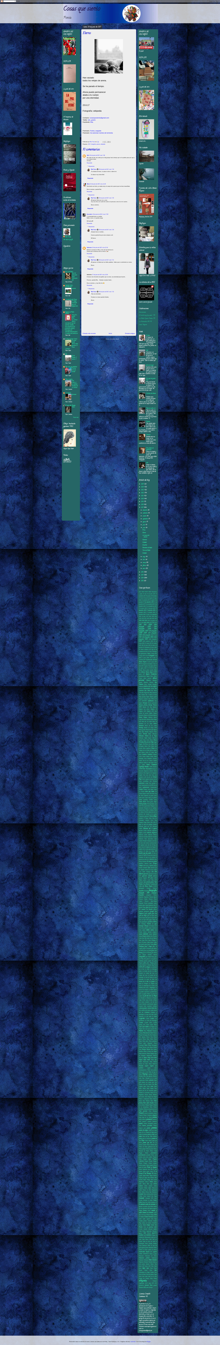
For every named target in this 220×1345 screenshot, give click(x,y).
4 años (146, 656)
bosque (152, 744)
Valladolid (146, 1260)
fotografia (146, 891)
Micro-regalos (69, 379)
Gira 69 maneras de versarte (148, 908)
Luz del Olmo (153, 1029)
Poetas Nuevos (148, 1141)
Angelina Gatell (153, 697)
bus (156, 748)
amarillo (141, 689)
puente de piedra (142, 1167)
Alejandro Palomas (148, 682)
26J (152, 649)
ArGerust (141, 709)
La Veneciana (148, 998)
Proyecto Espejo (147, 1159)
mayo (144, 557)
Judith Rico (151, 961)
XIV (153, 1283)
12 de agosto (150, 598)
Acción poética (146, 670)
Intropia (144, 936)
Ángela (147, 697)
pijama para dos (153, 1109)
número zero (151, 1082)
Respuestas (91, 166)
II (149, 926)
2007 (151, 623)
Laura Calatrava (142, 1004)
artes (156, 711)
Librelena (155, 1006)
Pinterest (141, 1113)
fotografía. (154, 893)
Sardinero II (154, 1202)
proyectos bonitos (153, 1165)
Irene (143, 938)
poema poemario (142, 1119)
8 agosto (146, 666)
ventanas (147, 1264)
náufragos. (150, 1074)
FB (148, 878)
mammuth (133, 1341)
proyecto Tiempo (145, 1165)
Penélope (147, 1105)
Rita (140, 1192)
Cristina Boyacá (142, 794)
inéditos (152, 930)
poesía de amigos (143, 1130)
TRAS (148, 1246)
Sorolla (140, 1229)
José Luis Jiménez (148, 951)
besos (149, 734)
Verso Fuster (154, 1266)
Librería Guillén (143, 1008)
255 (150, 649)
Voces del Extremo (150, 1274)
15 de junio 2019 (151, 608)
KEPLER (141, 967)
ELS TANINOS (150, 859)
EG (66, 354)
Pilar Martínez (153, 1111)
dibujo (155, 816)
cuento (140, 800)
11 (139, 598)
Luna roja (147, 1029)
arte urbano (147, 709)
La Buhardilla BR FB (145, 322)
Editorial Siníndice (152, 837)
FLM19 (155, 886)
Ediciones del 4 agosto (150, 829)
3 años (148, 654)
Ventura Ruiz (153, 1264)
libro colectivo (142, 1010)
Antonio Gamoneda (152, 703)
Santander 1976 (149, 1198)
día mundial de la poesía (150, 814)
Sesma (155, 1213)
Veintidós (146, 1262)
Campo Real (154, 752)
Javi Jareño (141, 944)
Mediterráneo (149, 1056)
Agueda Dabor (150, 676)
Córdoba (141, 789)
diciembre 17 (141, 818)
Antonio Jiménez (143, 705)
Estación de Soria (149, 870)
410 (147, 463)
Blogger (148, 1341)
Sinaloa (146, 1217)
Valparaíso (141, 1262)
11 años (141, 598)
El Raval (144, 855)
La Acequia (147, 967)
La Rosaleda (142, 998)
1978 (148, 619)
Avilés (152, 719)
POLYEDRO (69, 272)
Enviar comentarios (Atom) (112, 339)
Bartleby (141, 728)
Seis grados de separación (149, 449)
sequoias (155, 1208)
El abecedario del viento (151, 841)
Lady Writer (142, 1000)
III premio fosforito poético (145, 928)
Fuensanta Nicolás (143, 903)
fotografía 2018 (144, 893)
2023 (142, 490)
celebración (141, 763)
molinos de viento (143, 1064)
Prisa (143, 530)
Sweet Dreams (142, 1231)
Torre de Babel (146, 550)
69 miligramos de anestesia (146, 664)
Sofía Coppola (146, 1219)
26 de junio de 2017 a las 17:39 (100, 214)
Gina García (151, 907)
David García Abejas (152, 802)
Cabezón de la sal (143, 750)
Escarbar (144, 545)
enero (144, 568)
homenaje (141, 926)
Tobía (150, 1239)
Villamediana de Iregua (144, 1272)
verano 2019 (147, 1266)
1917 (147, 616)
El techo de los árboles (149, 857)
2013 (142, 581)
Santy (143, 1202)
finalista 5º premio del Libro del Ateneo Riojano (148, 885)
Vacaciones (141, 1256)
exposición (146, 874)
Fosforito (155, 888)
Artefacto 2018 (142, 711)
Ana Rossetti (142, 695)
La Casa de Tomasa (148, 977)
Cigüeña (140, 775)
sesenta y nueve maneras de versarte (148, 1212)
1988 (140, 621)
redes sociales (154, 1180)
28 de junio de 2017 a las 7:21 (106, 260)
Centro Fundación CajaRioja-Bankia (148, 766)
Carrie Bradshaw (148, 759)
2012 (140, 625)
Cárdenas (155, 754)
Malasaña (149, 1031)
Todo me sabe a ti (150, 408)
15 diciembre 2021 (151, 612)
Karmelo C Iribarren (146, 965)
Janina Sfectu (147, 942)
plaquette (155, 1115)
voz (143, 1278)
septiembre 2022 (146, 1208)
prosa (144, 1157)
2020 (142, 499)
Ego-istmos (150, 839)
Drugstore (141, 822)
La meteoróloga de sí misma (148, 986)
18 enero (144, 616)
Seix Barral (150, 1206)
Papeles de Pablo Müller (69, 313)
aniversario (151, 701)
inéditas (143, 930)
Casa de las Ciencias (148, 761)
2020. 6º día (154, 635)
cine (151, 777)
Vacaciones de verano (151, 1256)
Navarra (155, 1074)
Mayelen (152, 1053)
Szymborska (148, 1231)
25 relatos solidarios (143, 649)
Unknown (89, 247)
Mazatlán (143, 1056)
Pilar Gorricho (143, 1111)
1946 (150, 616)
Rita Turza (93, 169)
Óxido (155, 1086)
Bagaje (155, 719)
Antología (145, 703)
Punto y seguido (95, 131)
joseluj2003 (142, 957)
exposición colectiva (147, 876)
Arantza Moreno (152, 705)
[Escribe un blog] (105, 142)
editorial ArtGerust (152, 833)
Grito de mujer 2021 (143, 918)
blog (152, 742)
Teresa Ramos (145, 1239)
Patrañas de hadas (147, 548)
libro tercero (147, 1010)
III (156, 926)
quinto (148, 1171)
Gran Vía (154, 914)
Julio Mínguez (150, 963)
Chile (144, 773)
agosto (144, 522)
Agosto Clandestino (151, 674)
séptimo (151, 1208)
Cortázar (145, 789)
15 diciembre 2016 (151, 610)
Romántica (154, 1192)
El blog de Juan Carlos (71, 339)
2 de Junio (152, 621)
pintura (155, 1113)
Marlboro (141, 1051)
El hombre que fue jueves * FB (147, 315)
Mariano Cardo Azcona (148, 1047)
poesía (98, 144)
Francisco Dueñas (143, 899)
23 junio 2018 (147, 645)
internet (145, 934)
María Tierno (147, 1045)
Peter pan (146, 1109)
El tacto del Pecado (70, 406)
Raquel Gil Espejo (143, 1178)
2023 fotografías (153, 639)
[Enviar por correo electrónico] (103, 142)
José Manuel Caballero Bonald (148, 955)
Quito (151, 1171)
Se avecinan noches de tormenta (147, 1204)
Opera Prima (146, 1086)
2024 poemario (146, 641)
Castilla (155, 761)
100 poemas (148, 596)
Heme (73, 407)
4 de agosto (151, 656)
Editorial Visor (143, 839)
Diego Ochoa (148, 818)
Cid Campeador (153, 773)
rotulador (141, 1194)
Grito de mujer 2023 (152, 918)
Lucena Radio (153, 1025)
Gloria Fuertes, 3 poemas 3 (74, 357)
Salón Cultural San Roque (150, 1196)
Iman (140, 930)
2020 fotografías (146, 635)
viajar (143, 1268)
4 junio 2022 (145, 658)
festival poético (150, 882)
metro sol (141, 1058)
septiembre (145, 519)
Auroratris (89, 214)
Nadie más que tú (153, 1072)
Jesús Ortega (148, 947)
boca (150, 744)
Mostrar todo (75, 417)
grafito (149, 914)
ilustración (154, 928)
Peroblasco (141, 1109)
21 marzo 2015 (148, 643)
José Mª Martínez (147, 953)
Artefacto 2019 (150, 711)
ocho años (145, 1084)
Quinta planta (142, 1171)
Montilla (141, 1066)
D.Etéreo (151, 800)
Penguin (151, 1105)
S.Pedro (140, 1196)
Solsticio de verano (151, 393)
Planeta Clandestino (147, 1115)
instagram (155, 932)
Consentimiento (153, 787)
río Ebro (149, 1190)
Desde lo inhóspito (150, 810)
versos (140, 1268)
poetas (140, 1139)
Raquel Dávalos (153, 1176)
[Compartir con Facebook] (108, 142)
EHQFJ (144, 841)
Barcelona (141, 726)
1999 (149, 621)
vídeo (155, 1270)
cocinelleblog (145, 781)
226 (142, 645)
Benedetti (147, 732)
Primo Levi (154, 1155)
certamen (151, 771)
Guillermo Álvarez (152, 922)
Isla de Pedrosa (153, 938)
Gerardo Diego (142, 907)
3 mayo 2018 (142, 656)
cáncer (140, 754)
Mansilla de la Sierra (148, 1033)
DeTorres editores (148, 812)
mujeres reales (152, 1068)
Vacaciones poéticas (144, 1258)
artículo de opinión (143, 713)
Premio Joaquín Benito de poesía (146, 1149)
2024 (142, 487)
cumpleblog (145, 800)
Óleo (156, 1084)
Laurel (148, 1004)
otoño (152, 1087)
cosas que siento (149, 791)
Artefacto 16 (154, 709)
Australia (149, 719)
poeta (140, 1136)
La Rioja (154, 996)
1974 (143, 619)
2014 (142, 578)
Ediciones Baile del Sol (145, 826)
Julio (145, 963)
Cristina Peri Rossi (150, 794)
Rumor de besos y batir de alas (150, 1194)
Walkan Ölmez (149, 1278)
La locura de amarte (145, 536)
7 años (154, 664)
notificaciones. (142, 1080)
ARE (140, 707)
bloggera (140, 744)
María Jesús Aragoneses (145, 1043)
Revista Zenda (147, 1188)
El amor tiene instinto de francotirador (148, 843)
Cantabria (144, 754)
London (147, 1018)
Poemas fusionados (147, 1126)
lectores (151, 1004)
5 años (153, 658)
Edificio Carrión (142, 833)
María (88, 184)
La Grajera (152, 982)
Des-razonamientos (146, 806)
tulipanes (143, 1248)
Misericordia (145, 1062)
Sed (147, 350)
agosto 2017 (142, 674)
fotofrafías (141, 891)
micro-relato (154, 1058)
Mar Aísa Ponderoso (152, 1035)
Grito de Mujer (143, 916)
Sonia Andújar (146, 1225)
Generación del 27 (153, 905)
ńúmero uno (144, 1082)
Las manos (141, 1002)
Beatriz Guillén (142, 730)
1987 (156, 619)
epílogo (155, 866)
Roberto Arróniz (145, 1192)
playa (140, 1117)
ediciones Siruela (143, 831)
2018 (142, 505)
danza (155, 800)
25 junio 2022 (153, 647)
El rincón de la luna (150, 855)
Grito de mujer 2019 (152, 916)
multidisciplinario (143, 1070)
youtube (155, 1285)
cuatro (143, 798)
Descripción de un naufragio (150, 808)
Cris (156, 791)
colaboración (141, 783)
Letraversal (149, 1006)
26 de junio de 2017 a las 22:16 (100, 247)
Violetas (152, 1272)
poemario (149, 1119)
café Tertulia (142, 752)
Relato (151, 1182)
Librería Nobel (150, 1008)
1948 (153, 616)
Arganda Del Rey (147, 707)
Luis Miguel (151, 1027)
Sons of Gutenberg (148, 1227)
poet (156, 1134)
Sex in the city (142, 1215)
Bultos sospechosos (147, 748)
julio (144, 525)
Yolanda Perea (148, 1285)
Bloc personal (147, 742)
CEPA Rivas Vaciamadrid (145, 769)
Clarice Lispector (145, 779)
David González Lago (152, 804)
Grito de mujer (150, 365)
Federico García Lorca (144, 880)
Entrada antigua (130, 333)
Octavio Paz (151, 1084)
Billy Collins (146, 740)
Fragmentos (146, 897)
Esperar (148, 422)
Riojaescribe (154, 1190)
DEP (140, 806)
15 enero (147, 614)
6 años (148, 662)
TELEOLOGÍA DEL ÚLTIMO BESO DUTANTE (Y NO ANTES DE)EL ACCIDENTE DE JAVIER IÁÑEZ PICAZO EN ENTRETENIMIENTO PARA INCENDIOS (71, 324)
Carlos (140, 756)
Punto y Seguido (152, 1167)
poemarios (155, 1121)
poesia (148, 1128)
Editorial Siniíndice (143, 837)
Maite (145, 1031)
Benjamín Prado (153, 732)
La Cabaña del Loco (149, 973)
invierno (148, 936)
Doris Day (154, 820)
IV (142, 942)
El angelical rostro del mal (145, 845)
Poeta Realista (153, 1136)
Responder (89, 163)
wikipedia (103, 144)
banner (155, 724)
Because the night (149, 730)
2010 (156, 623)
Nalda (140, 1074)
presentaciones (142, 1155)
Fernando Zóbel (142, 882)
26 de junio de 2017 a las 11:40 (98, 184)
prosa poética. (149, 1157)
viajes (147, 1268)
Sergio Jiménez (143, 1211)
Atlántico (150, 717)
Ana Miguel (144, 693)
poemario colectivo (146, 1121)
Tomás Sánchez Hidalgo (151, 1243)
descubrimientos (142, 810)
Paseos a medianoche (144, 1099)
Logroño (142, 1018)
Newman (155, 1076)
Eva (152, 872)
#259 (146, 592)
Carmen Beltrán (145, 756)
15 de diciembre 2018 (149, 604)
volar (143, 1276)
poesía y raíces (151, 1134)
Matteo (148, 1053)
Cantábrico (149, 754)
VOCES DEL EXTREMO (69, 286)
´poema (140, 594)
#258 (143, 592)
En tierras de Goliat (152, 862)
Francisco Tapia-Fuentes (151, 901)
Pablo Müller (142, 1088)
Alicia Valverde (147, 684)
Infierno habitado (147, 932)
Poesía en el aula (153, 1130)
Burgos (153, 748)
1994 (146, 621)
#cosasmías (154, 592)
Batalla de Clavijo (148, 728)
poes (145, 1128)
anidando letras (147, 699)
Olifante (140, 1086)
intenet (140, 934)
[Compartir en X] (107, 142)
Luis (140, 1027)
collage (146, 783)
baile (140, 721)
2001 (142, 623)
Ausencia (144, 540)
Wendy (155, 1278)
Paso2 (151, 1099)
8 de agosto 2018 (152, 666)
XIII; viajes (148, 1283)
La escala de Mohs (149, 979)
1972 (140, 619)
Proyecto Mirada (148, 1161)
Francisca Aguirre (153, 897)
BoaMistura (145, 744)
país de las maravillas (148, 1091)
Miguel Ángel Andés (144, 1060)
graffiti (145, 914)
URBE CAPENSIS (144, 1254)
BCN (155, 728)
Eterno (144, 533)
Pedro (151, 1101)
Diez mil (154, 818)
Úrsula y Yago (153, 1254)
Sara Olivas (147, 1202)
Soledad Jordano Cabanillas (145, 1221)
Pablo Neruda (150, 1088)
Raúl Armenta (151, 1178)
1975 (145, 619)
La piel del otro (146, 996)
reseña (140, 1184)
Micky (148, 1058)
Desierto (148, 435)
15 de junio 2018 (143, 608)
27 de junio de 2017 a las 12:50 (100, 274)
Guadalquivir (144, 922)
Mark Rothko (154, 1049)
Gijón (147, 907)
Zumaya (151, 1287)
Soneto (140, 1225)
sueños (155, 1229)
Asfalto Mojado (153, 713)
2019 (142, 502)
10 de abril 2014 (151, 594)
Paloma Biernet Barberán (151, 1095)
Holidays (143, 924)
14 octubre (152, 600)
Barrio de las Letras (151, 726)
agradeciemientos (142, 676)
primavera (148, 1155)
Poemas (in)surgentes (148, 1123)
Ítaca (140, 940)
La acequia (68, 393)
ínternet (150, 934)
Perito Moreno (153, 1107)
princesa (140, 1157)
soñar (155, 1227)
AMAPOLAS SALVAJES (150, 687)
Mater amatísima (142, 1053)
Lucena (147, 1025)
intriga (140, 936)
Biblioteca (154, 734)
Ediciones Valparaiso (152, 831)
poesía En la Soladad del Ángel (146, 1132)
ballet (150, 721)
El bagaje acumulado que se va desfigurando (75, 303)
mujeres (146, 1066)
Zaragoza (141, 1287)
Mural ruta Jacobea (152, 1070)
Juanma (145, 961)
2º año (150, 651)
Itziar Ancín (145, 940)
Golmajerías (146, 911)
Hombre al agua (152, 924)
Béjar (143, 732)
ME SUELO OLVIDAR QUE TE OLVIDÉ (75, 384)
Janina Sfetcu (153, 942)
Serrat (149, 1211)
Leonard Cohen (142, 1006)
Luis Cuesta (145, 1027)
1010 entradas (154, 596)
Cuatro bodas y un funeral (151, 798)
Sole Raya (154, 1219)
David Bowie (142, 802)
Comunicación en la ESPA (147, 785)
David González (142, 804)
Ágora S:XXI (153, 672)
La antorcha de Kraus (71, 299)
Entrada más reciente (89, 333)
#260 (149, 592)
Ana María (147, 691)
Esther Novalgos (146, 872)
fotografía (93, 144)
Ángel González (142, 697)
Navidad (141, 1076)
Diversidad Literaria (144, 820)
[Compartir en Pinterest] (110, 142)
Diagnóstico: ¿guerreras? (144, 816)
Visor (155, 1272)
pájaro (155, 1091)
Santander (141, 1198)
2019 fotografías (152, 633)
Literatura (146, 1012)
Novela (146, 1080)
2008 (153, 623)
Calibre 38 (147, 752)
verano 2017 (141, 1266)
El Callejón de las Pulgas (149, 847)
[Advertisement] (70, 492)
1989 (143, 621)
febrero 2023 (154, 878)
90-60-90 (151, 668)
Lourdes (141, 1023)
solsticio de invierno (146, 1223)
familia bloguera (143, 878)
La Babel (147, 969)
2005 (145, 623)
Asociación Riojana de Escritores (146, 715)
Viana (151, 1268)
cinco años (148, 775)
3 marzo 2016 (153, 654)
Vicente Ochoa (148, 1270)
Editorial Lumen (143, 835)
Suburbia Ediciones (147, 1229)
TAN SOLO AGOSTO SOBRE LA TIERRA (148, 1234)
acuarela (151, 670)
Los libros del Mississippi (151, 1021)
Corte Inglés (150, 789)
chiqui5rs (148, 773)
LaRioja (155, 1000)
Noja (143, 1078)
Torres (140, 1246)
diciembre (145, 510)
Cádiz (148, 750)
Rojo (150, 1192)
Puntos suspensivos (143, 1169)
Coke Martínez (153, 781)
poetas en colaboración (147, 1138)
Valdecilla (141, 1260)
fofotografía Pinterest (144, 888)
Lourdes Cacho (148, 1023)
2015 (142, 575)
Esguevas (142, 870)
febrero (145, 565)
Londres (152, 1019)
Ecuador (155, 824)
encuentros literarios (143, 864)
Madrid (141, 1031)
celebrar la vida (147, 763)
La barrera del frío (147, 971)
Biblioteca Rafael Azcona (145, 738)
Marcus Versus (146, 1039)
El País (153, 853)
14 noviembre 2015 (146, 600)
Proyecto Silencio (147, 1163)
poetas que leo (147, 1143)
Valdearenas (154, 1258)
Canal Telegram (143, 325)
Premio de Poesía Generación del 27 (148, 1147)
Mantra (155, 1033)
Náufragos (145, 1074)
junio (144, 528)
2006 (148, 623)
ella (145, 859)
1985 (153, 619)
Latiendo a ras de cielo (151, 1002)
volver (146, 1276)
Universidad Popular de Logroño (148, 1252)
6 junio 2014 (154, 662)
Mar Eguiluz (142, 1037)
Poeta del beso (145, 1136)
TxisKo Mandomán (149, 1248)
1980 (150, 619)
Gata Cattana (146, 905)
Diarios (151, 816)
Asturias (155, 715)
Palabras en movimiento (144, 1093)
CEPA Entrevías (153, 767)
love (144, 1025)
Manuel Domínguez (143, 1035)
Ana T (147, 695)
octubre (145, 516)
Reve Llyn (149, 1184)
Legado (155, 1004)
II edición (152, 926)
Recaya (148, 1180)
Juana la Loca (150, 959)
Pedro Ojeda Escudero (148, 1103)
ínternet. (155, 934)
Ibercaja (146, 926)
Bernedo (145, 734)
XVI (156, 1283)
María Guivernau (153, 1041)
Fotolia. (155, 895)
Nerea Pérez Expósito (147, 1076)
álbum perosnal (147, 678)
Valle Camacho (153, 1260)
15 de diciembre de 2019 (151, 606)
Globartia (141, 911)
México (145, 1058)
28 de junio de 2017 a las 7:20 (106, 198)
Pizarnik (141, 1115)
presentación (154, 1153)
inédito (148, 930)
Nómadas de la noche (151, 1078)
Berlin (140, 734)
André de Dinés (153, 695)
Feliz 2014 (154, 880)
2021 (142, 496)
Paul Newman (146, 1101)
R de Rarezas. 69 (148, 1174)
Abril (88, 155)
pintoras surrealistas (148, 1113)
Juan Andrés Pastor (150, 957)
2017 (89, 144)
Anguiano (141, 699)
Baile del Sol (145, 721)
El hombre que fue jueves (148, 852)
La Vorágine (154, 998)
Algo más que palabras (71, 367)
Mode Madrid (153, 1062)
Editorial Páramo (152, 835)
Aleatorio (148, 680)
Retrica (144, 1184)
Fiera (144, 884)
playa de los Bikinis (147, 1117)
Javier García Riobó (149, 944)
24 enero (153, 645)
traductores (144, 1246)
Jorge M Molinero (147, 949)
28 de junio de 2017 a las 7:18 (106, 169)
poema (155, 1117)
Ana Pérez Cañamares (152, 693)
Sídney (151, 1215)
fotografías (141, 895)
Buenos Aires (147, 746)
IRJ (145, 938)
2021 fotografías (146, 637)
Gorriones (74, 394)
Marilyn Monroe (146, 1049)
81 (147, 668)
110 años (145, 598)
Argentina (155, 707)
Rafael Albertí (146, 1176)
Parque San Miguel (152, 1097)
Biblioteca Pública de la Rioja (148, 736)
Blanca (151, 740)
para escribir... (141, 1097)
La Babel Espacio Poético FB (147, 318)
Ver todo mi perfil (68, 240)
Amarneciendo (142, 312)
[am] (140, 592)
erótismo (140, 868)
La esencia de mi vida (148, 980)
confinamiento (146, 787)
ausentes (74, 288)
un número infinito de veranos (150, 1250)
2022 (142, 493)
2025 (142, 484)
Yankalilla (141, 1285)
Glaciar (155, 909)
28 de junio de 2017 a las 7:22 (106, 291)
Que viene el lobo (152, 1169)
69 (139, 664)
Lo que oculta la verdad (150, 1016)
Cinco (144, 775)
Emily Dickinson (142, 861)
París (146, 1097)
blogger (155, 742)
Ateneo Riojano (143, 717)
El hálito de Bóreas (149, 851)
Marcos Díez (149, 1037)
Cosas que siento (81, 9)
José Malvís (154, 953)
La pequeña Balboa (146, 994)
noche (140, 1078)
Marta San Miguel (152, 1051)
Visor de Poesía (142, 1274)
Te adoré (153, 1235)
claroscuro (151, 779)
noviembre (145, 513)
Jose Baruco (154, 949)
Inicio (110, 333)
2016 (142, 572)
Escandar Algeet (146, 868)
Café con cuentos (153, 750)
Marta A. (146, 1051)
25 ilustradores (146, 647)
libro (156, 1008)
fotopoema (141, 897)
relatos (155, 1182)
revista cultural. (148, 1186)
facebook (155, 876)
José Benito (141, 951)
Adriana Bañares (145, 672)
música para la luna (143, 1072)
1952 (156, 616)
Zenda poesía (146, 1287)
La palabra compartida (144, 992)
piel (149, 1109)
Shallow (148, 1215)
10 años (148, 335)
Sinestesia (150, 1217)
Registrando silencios (143, 1182)
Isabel (148, 938)
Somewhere (154, 1223)
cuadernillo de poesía (148, 796)
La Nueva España (152, 990)
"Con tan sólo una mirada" (74, 370)
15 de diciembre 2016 (148, 602)
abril (144, 560)
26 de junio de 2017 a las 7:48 (97, 155)
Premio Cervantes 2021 (152, 1145)
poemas (141, 1124)
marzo (144, 563)
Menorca (155, 1056)
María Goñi (145, 1041)
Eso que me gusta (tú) (150, 379)
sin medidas (141, 1217)
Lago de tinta (149, 1000)
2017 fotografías (153, 631)
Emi (156, 859)
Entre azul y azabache (148, 866)
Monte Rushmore (153, 1064)
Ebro (152, 822)
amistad (152, 689)
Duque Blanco (147, 822)
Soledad (144, 542)
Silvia (155, 1215)
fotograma (149, 895)
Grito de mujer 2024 (144, 920)
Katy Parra (154, 965)
